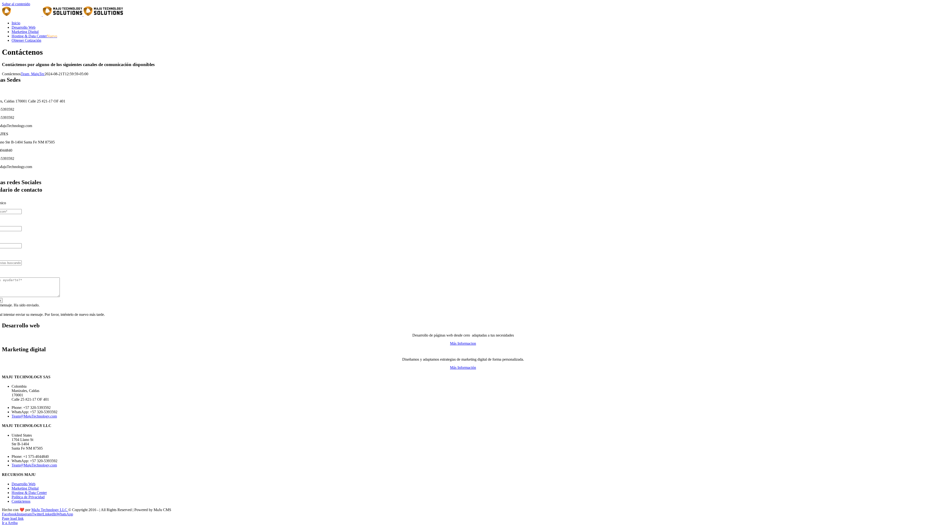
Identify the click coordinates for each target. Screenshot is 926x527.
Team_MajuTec (33, 74)
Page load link (13, 518)
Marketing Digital (25, 488)
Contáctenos (21, 501)
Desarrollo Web (23, 484)
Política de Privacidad (28, 497)
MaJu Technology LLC (49, 510)
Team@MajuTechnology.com (34, 416)
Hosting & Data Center (29, 493)
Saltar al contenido (16, 4)
